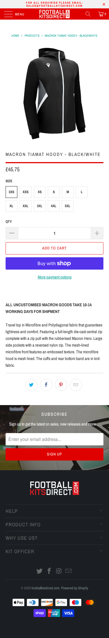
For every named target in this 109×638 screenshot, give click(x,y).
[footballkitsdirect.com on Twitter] (39, 571)
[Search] (90, 14)
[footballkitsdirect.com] (54, 14)
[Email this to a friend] (76, 385)
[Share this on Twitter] (31, 385)
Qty (9, 221)
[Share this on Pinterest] (61, 385)
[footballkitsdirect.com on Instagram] (59, 571)
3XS (11, 192)
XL (11, 206)
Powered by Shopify (74, 588)
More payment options (55, 277)
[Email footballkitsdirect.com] (69, 571)
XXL (26, 206)
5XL (67, 206)
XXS (26, 192)
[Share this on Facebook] (46, 385)
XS (40, 192)
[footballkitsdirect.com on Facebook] (49, 571)
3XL (39, 206)
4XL (53, 206)
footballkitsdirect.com (46, 588)
